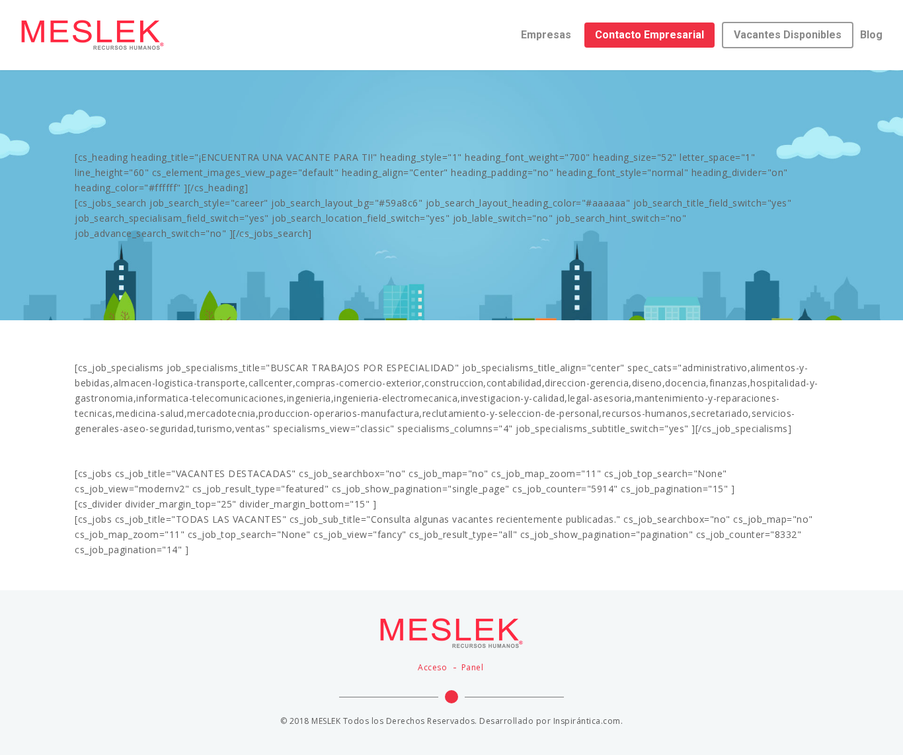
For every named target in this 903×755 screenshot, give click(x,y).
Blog (871, 34)
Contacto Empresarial (649, 34)
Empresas (546, 34)
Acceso (432, 667)
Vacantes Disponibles (788, 34)
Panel (472, 667)
